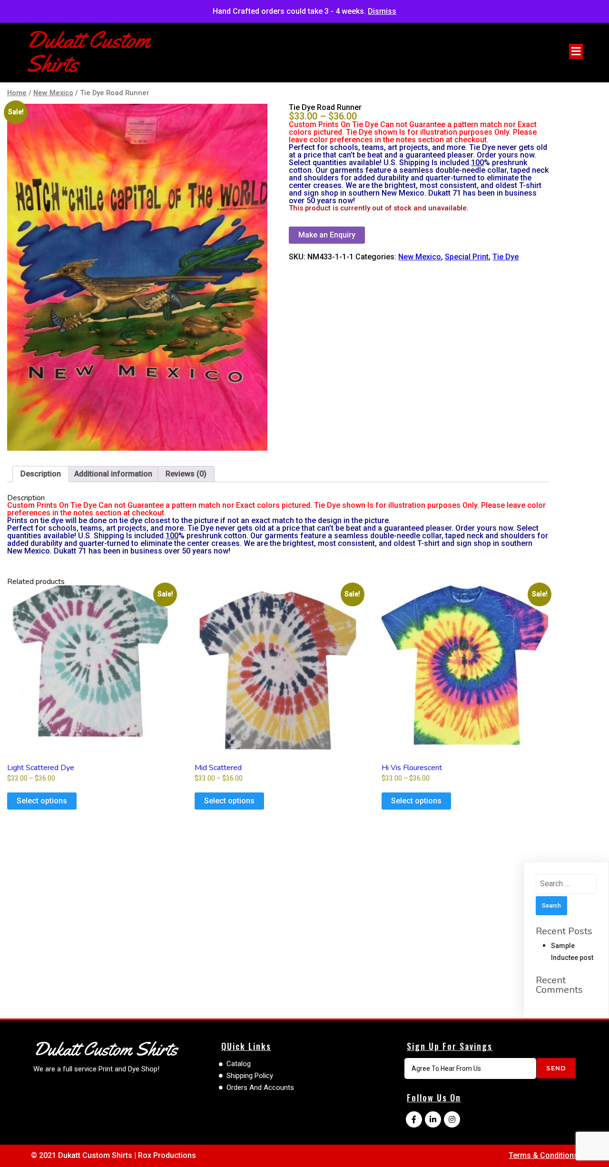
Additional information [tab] (113, 473)
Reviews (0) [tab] (186, 473)
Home (17, 93)
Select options (42, 800)
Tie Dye (505, 256)
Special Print (467, 256)
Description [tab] (40, 473)
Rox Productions (167, 1155)
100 (477, 162)
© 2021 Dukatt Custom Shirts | (84, 1155)
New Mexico (53, 93)
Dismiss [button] (382, 11)
